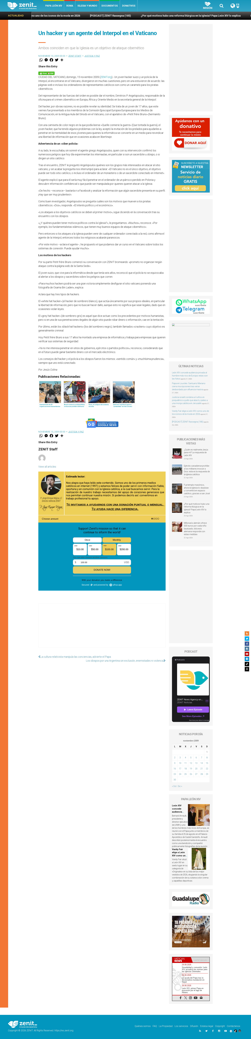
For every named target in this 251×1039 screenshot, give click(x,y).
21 (201, 768)
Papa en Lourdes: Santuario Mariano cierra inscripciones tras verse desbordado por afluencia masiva (188, 386)
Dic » (180, 786)
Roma (69, 5)
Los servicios (181, 1026)
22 (207, 768)
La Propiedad (166, 1026)
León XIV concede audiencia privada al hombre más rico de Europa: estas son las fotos (190, 375)
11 (185, 763)
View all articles (47, 466)
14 (201, 763)
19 (191, 768)
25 (185, 774)
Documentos (110, 5)
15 (207, 763)
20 (196, 768)
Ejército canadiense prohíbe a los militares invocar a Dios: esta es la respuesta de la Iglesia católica (197, 470)
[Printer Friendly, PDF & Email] (46, 73)
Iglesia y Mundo (87, 5)
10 (180, 763)
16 (175, 768)
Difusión (194, 1026)
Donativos (128, 5)
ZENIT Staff (74, 56)
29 (207, 774)
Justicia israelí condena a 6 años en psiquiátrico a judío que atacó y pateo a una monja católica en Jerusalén (190, 400)
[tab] (181, 960)
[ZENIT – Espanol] (25, 5)
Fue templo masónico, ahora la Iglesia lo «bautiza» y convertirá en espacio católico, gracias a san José (197, 489)
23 (175, 774)
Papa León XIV (53, 5)
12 (191, 763)
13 (196, 763)
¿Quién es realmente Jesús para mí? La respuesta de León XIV (196, 453)
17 (180, 768)
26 (191, 774)
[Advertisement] (102, 628)
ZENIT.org (106, 77)
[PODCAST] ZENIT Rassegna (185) (53, 15)
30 (175, 780)
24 (180, 774)
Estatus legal (206, 1026)
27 (196, 774)
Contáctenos (233, 1026)
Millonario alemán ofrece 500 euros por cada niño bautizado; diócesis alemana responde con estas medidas (195, 528)
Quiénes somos (143, 1026)
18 (185, 768)
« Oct (174, 786)
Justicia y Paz (92, 56)
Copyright (220, 1026)
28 (201, 774)
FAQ (155, 1026)
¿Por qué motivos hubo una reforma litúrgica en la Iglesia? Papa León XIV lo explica (133, 15)
